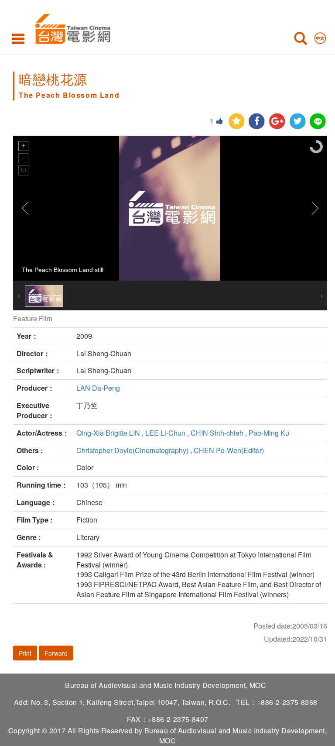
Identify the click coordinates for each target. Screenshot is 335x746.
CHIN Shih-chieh (217, 433)
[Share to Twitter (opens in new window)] (297, 121)
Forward (56, 653)
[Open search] (300, 40)
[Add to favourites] (236, 121)
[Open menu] (18, 38)
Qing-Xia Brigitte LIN (108, 433)
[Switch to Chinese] (320, 36)
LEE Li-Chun (165, 433)
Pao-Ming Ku (269, 433)
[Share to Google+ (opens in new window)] (277, 121)
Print (25, 653)
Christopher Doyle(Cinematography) (132, 450)
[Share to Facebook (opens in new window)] (256, 121)
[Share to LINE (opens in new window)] (317, 121)
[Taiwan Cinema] (70, 27)
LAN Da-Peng (98, 388)
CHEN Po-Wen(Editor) (229, 450)
